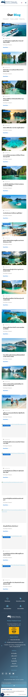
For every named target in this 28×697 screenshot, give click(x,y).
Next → (8, 694)
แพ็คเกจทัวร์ (14, 656)
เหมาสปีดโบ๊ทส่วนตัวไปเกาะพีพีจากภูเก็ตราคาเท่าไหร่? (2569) (13, 554)
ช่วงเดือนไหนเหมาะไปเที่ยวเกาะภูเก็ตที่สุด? (12, 213)
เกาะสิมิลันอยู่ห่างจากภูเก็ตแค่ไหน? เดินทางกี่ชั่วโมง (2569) (13, 41)
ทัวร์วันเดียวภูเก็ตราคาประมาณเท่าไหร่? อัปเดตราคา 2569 (13, 442)
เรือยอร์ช (14, 663)
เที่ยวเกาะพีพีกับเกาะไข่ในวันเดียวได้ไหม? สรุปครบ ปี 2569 (13, 99)
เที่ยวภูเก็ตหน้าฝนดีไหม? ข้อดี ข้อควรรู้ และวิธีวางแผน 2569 (13, 299)
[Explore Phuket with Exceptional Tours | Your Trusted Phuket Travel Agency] (14, 618)
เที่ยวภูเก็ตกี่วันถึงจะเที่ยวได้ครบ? (10, 526)
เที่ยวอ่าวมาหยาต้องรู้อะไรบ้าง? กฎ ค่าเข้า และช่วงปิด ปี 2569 (13, 270)
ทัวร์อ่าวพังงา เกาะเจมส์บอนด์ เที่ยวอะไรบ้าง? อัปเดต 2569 (13, 70)
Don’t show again (23, 694)
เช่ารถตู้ (14, 658)
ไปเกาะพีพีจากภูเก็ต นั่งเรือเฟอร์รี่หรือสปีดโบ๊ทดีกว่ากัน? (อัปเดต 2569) (14, 355)
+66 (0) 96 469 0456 (15, 639)
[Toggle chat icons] (2, 694)
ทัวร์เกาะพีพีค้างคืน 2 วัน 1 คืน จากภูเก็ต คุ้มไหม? (13, 127)
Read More (6, 47)
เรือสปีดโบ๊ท (14, 661)
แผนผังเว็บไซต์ (14, 666)
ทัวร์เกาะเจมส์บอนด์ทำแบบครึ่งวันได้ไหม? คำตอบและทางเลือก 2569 (13, 384)
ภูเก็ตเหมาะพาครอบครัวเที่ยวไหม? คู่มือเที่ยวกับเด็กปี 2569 (13, 413)
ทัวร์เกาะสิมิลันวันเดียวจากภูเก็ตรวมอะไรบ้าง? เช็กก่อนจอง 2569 (13, 241)
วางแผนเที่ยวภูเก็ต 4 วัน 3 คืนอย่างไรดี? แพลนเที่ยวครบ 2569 (13, 583)
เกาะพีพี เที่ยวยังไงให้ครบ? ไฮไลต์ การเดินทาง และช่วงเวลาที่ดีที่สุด (13, 184)
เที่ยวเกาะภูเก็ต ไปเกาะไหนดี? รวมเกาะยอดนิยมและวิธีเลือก (13, 328)
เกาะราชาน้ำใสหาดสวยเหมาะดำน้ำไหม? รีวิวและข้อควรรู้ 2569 (14, 155)
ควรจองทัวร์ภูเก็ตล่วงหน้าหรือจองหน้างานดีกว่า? (13, 499)
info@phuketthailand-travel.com (15, 642)
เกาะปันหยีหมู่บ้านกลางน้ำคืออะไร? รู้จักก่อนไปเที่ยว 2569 (13, 471)
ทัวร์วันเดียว (14, 653)
